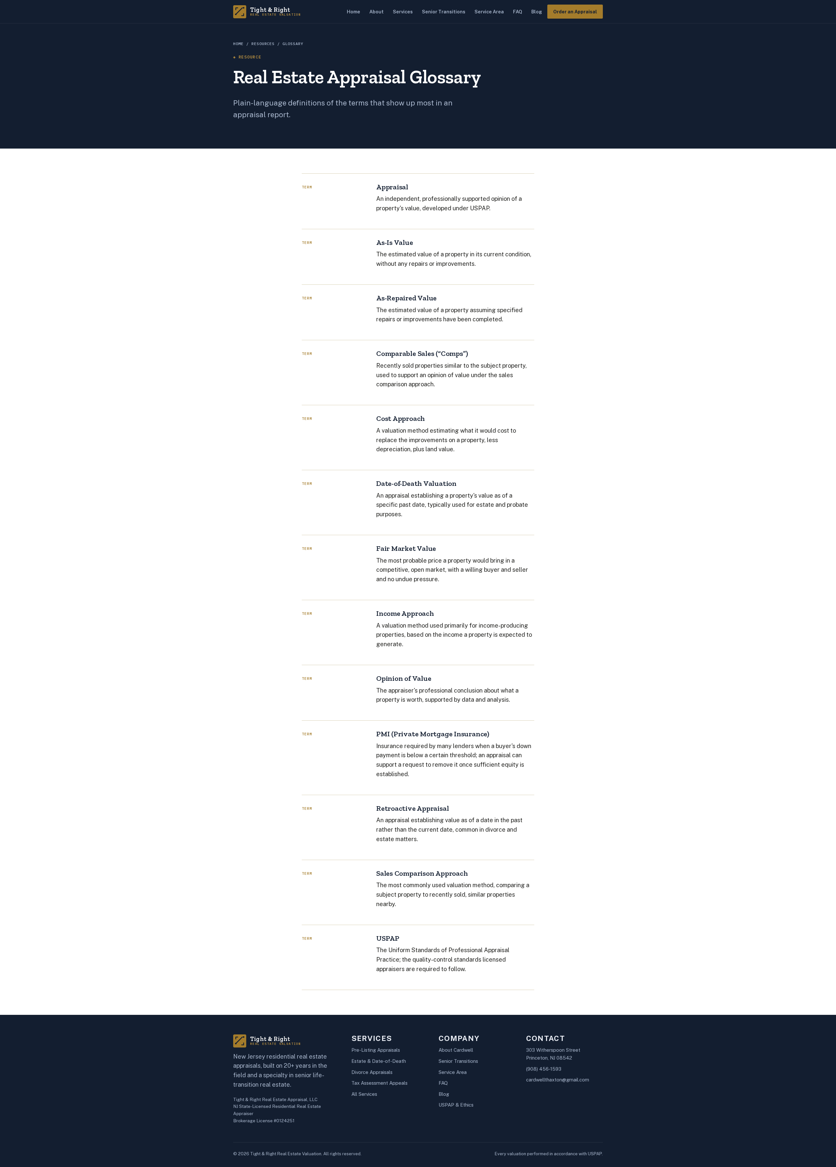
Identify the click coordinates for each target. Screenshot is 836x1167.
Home (353, 11)
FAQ (517, 11)
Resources (263, 43)
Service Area (489, 11)
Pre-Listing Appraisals (375, 1050)
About (376, 11)
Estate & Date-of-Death (378, 1061)
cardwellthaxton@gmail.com (557, 1079)
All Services (364, 1094)
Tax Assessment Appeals (379, 1083)
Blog (536, 11)
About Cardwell (456, 1050)
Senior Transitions (443, 11)
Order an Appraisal (575, 11)
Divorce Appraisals (372, 1072)
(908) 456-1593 (543, 1069)
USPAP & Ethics (456, 1105)
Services (403, 11)
